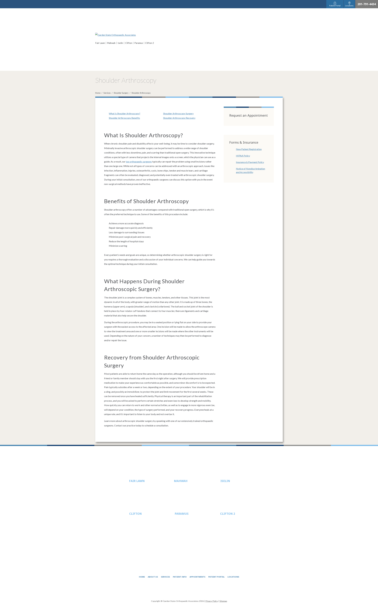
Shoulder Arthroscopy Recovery (179, 117)
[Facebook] (179, 588)
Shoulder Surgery (121, 93)
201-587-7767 (186, 528)
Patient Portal (216, 576)
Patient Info (180, 576)
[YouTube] (192, 588)
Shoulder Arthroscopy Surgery (178, 113)
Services (107, 93)
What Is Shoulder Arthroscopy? (124, 113)
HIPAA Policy (243, 155)
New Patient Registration (249, 149)
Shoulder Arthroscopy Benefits (124, 117)
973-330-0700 (140, 528)
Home (97, 93)
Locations (233, 576)
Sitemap (223, 601)
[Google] (199, 588)
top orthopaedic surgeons (139, 161)
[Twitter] (186, 588)
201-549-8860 (231, 528)
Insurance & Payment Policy (250, 162)
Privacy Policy (211, 601)
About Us (153, 576)
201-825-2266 (185, 495)
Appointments (197, 576)
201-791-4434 (366, 4)
